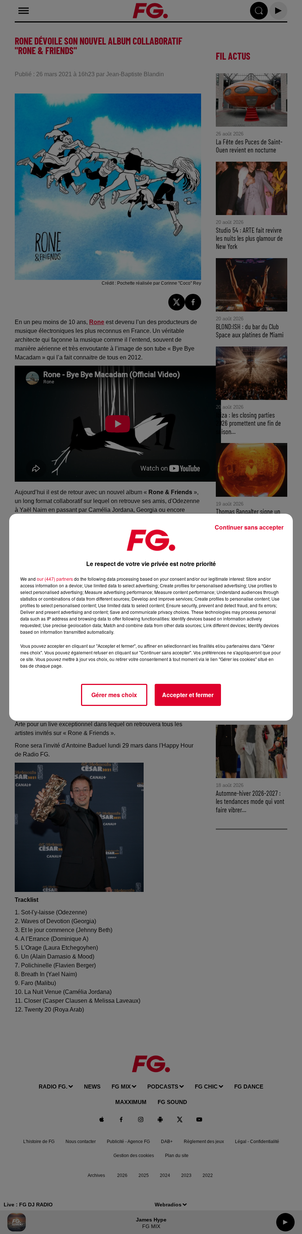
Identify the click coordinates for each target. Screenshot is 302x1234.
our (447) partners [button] (55, 579)
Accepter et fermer (188, 694)
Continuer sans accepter (249, 527)
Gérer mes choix (114, 694)
